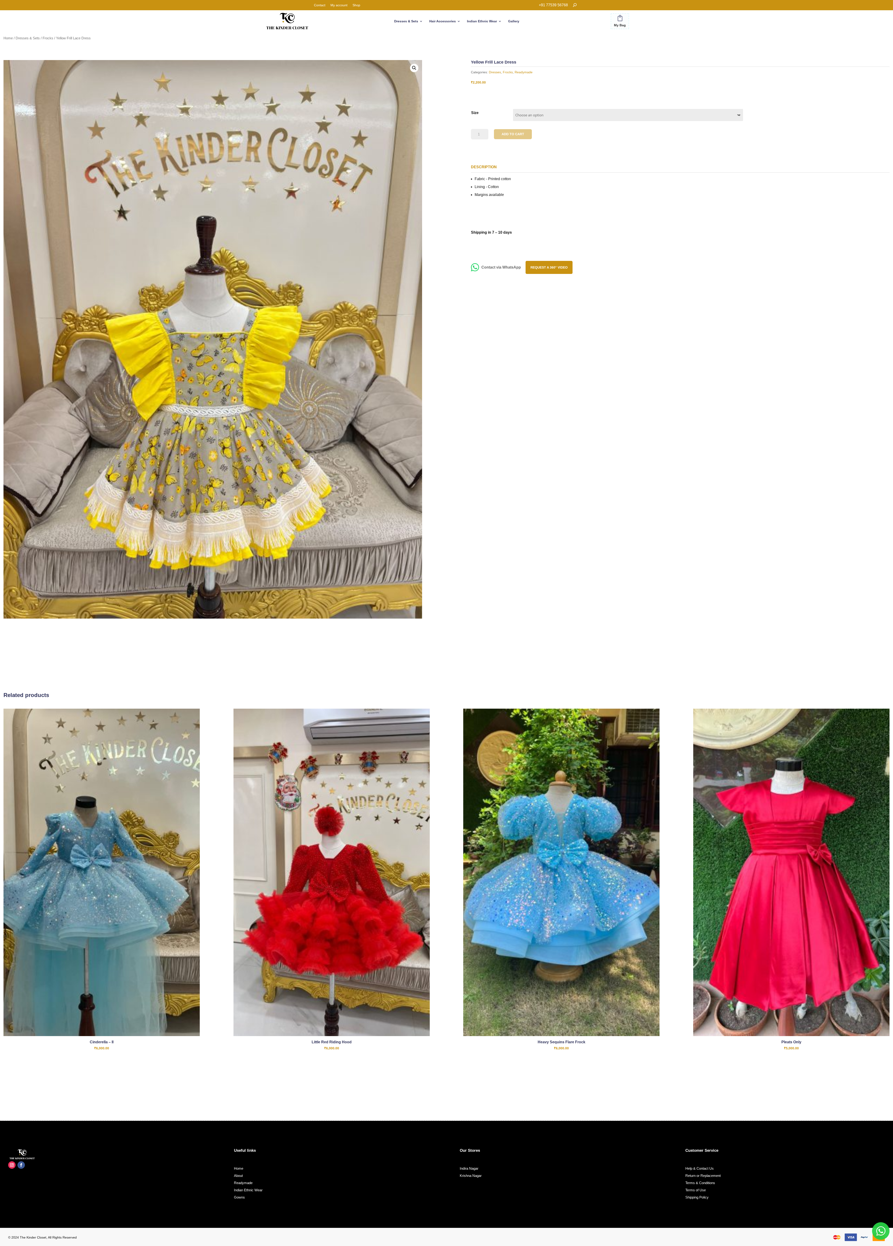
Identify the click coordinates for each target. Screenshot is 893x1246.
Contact (319, 5)
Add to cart (513, 134)
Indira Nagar (469, 1168)
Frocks (48, 38)
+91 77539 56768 (553, 5)
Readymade (524, 72)
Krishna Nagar (471, 1176)
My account (338, 5)
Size (475, 113)
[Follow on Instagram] (12, 1165)
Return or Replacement (703, 1176)
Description (484, 167)
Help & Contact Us (699, 1168)
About (238, 1176)
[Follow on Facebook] (21, 1165)
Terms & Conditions (700, 1183)
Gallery (513, 21)
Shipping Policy (697, 1197)
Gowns (239, 1197)
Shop (356, 5)
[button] (414, 68)
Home (8, 38)
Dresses (495, 72)
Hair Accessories (442, 21)
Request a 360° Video (549, 267)
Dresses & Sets (406, 21)
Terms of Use (695, 1190)
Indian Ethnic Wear (482, 21)
